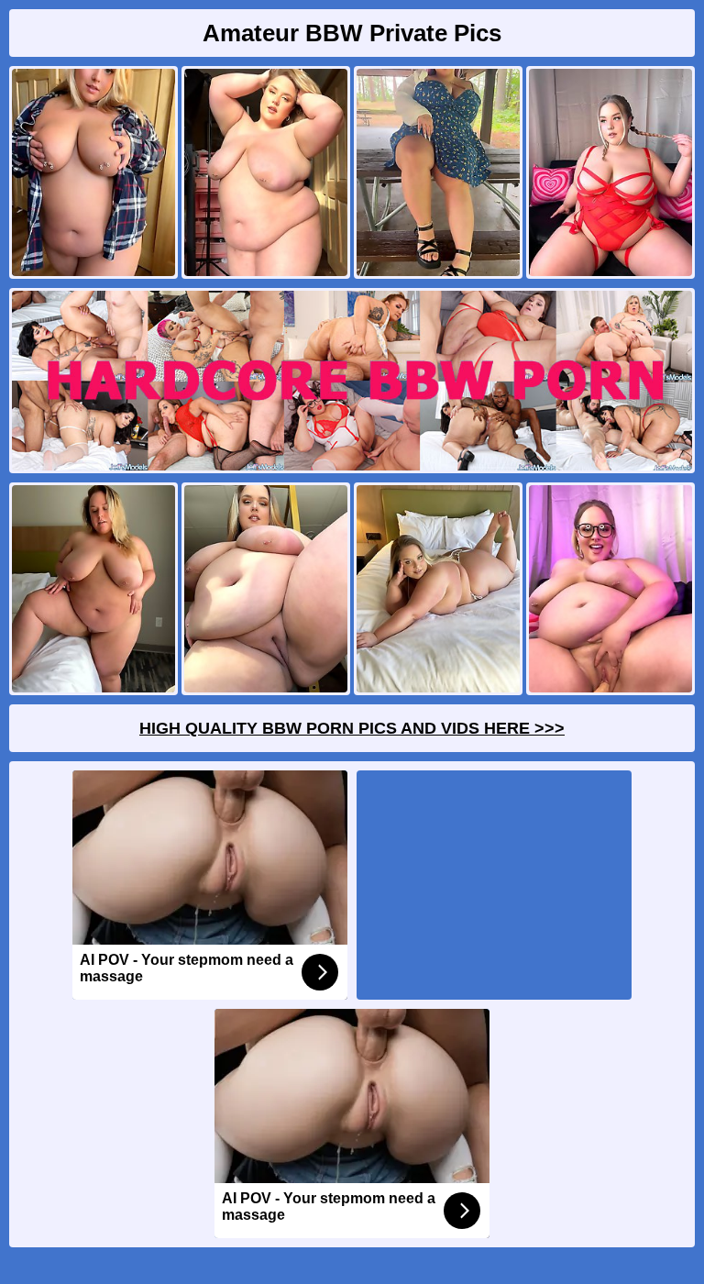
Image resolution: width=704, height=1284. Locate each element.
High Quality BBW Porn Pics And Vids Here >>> (352, 728)
